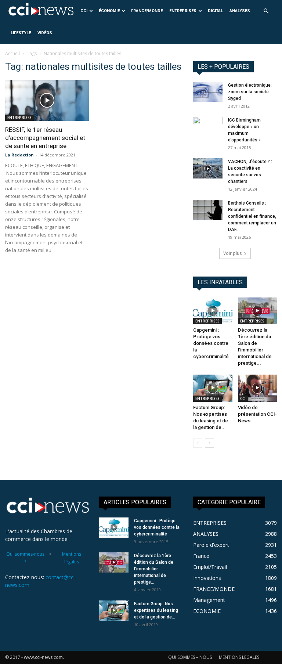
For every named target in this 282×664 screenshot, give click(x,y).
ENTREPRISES (182, 10)
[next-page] (209, 443)
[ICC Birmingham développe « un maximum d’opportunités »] (208, 127)
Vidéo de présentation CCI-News (257, 414)
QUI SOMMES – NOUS (190, 657)
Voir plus (232, 253)
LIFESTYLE (21, 32)
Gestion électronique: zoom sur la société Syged (250, 92)
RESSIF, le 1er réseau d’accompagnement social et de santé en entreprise (45, 137)
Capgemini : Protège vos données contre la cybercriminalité (211, 343)
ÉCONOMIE (109, 10)
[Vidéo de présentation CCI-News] (257, 388)
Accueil (12, 53)
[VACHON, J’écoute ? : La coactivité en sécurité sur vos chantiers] (208, 168)
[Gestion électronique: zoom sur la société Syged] (208, 92)
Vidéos (44, 32)
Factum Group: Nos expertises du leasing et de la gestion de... (156, 610)
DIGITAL (215, 10)
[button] (266, 11)
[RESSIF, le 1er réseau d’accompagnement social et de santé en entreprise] (47, 100)
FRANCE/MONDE (147, 10)
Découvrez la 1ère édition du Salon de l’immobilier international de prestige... (153, 569)
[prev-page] (197, 443)
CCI (83, 10)
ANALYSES (239, 10)
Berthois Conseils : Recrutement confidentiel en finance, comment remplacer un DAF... (252, 216)
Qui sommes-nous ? (25, 558)
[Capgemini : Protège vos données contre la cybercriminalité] (212, 310)
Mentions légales (71, 558)
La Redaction (19, 155)
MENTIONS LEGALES (239, 657)
